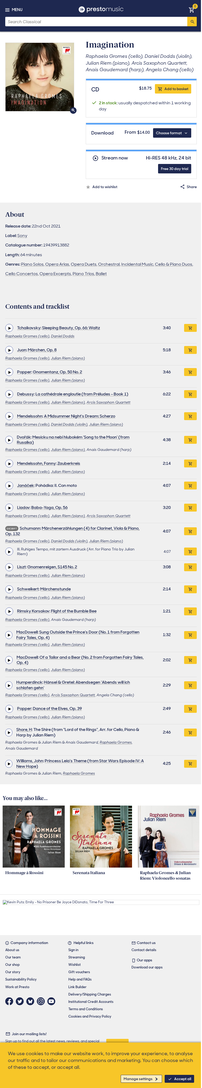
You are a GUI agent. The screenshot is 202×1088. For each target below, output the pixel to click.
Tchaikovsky (29, 328)
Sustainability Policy (21, 979)
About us (12, 950)
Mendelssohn (29, 416)
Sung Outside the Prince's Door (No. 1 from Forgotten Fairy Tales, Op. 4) (77, 634)
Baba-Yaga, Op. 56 (49, 507)
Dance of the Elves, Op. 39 (57, 708)
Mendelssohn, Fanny (36, 463)
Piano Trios (83, 273)
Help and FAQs (80, 979)
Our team (13, 957)
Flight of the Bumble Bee (74, 611)
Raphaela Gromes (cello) (27, 336)
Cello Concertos (21, 273)
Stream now (115, 158)
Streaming (76, 957)
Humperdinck (29, 682)
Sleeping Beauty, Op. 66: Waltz (71, 328)
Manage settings (138, 1078)
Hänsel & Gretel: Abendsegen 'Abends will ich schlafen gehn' (73, 684)
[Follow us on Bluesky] (31, 1001)
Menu (17, 9)
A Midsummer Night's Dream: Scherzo (79, 416)
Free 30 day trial (174, 168)
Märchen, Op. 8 (42, 350)
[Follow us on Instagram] (42, 1001)
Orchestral (109, 264)
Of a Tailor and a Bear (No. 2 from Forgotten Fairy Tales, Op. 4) (80, 660)
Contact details (144, 950)
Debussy (25, 394)
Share (192, 186)
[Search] (192, 21)
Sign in (73, 950)
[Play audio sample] (9, 328)
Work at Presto (17, 987)
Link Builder (77, 987)
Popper (24, 372)
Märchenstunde (55, 589)
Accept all (182, 1078)
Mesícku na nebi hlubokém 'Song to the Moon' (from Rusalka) (73, 439)
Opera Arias (57, 264)
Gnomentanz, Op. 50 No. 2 (57, 372)
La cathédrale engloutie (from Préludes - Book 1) (82, 394)
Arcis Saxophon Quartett (108, 402)
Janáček (25, 485)
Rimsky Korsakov (33, 611)
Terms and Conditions (85, 1009)
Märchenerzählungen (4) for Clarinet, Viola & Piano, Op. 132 (72, 531)
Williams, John (29, 761)
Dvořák (24, 437)
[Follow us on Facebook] (10, 1001)
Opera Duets (84, 264)
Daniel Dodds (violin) (69, 424)
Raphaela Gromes (116, 742)
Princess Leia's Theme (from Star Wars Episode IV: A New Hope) (80, 763)
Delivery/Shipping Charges (89, 994)
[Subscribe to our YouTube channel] (52, 1001)
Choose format (169, 133)
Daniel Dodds (62, 336)
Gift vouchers (79, 972)
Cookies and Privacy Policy (89, 1016)
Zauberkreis (68, 463)
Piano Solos (32, 264)
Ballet (101, 273)
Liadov (23, 507)
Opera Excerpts (55, 273)
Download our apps (147, 967)
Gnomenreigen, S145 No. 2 (52, 567)
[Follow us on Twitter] (21, 1001)
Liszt (21, 567)
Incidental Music (137, 264)
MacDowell (27, 632)
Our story (12, 972)
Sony (22, 235)
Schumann (30, 528)
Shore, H (24, 729)
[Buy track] (190, 551)
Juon (21, 350)
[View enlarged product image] (39, 77)
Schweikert (28, 589)
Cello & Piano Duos (173, 264)
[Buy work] (190, 328)
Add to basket (176, 88)
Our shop (12, 964)
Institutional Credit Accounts (90, 1001)
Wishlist (74, 964)
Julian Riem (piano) (68, 358)
